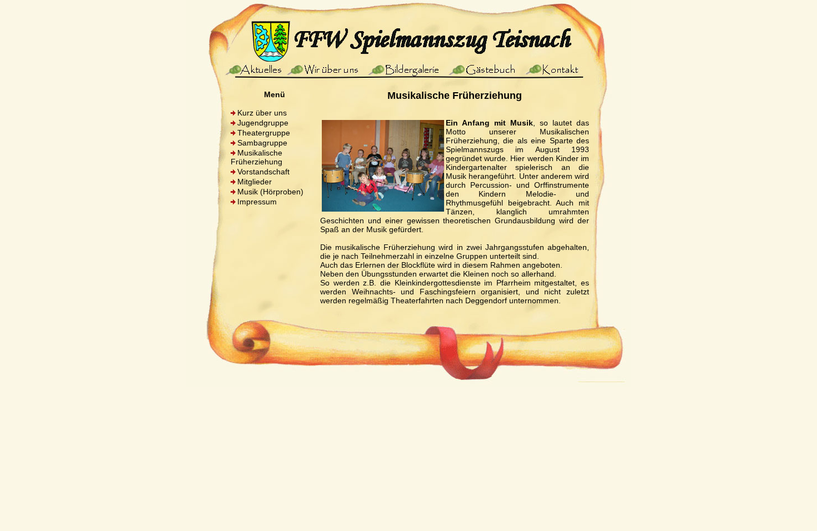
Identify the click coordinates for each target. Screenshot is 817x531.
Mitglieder (254, 181)
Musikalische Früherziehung (256, 157)
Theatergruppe (263, 132)
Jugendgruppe (262, 122)
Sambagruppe (262, 142)
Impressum (257, 201)
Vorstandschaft (263, 171)
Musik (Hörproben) (270, 191)
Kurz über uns (262, 112)
